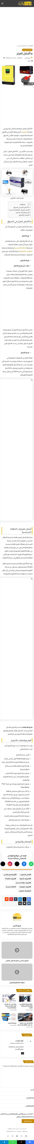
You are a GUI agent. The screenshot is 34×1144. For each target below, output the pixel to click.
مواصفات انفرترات (24, 891)
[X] (17, 864)
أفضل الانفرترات (25, 874)
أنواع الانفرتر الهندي (9, 874)
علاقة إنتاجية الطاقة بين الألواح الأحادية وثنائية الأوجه (25, 1005)
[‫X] (24, 899)
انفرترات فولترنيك (24, 887)
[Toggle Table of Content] (28, 204)
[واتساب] (31, 864)
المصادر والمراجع (24, 215)
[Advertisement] (17, 26)
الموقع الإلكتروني (30, 1106)
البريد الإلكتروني (30, 1098)
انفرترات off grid (10, 878)
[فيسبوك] (24, 864)
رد (22, 1053)
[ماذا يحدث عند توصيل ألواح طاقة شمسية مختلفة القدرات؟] (9, 998)
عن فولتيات (24, 1131)
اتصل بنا (19, 1131)
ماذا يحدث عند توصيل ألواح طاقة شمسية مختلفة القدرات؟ (10, 1005)
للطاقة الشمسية (20, 248)
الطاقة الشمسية (21, 45)
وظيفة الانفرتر (12, 1023)
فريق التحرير (27, 58)
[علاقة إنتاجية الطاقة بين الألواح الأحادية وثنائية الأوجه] (25, 998)
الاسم (32, 1090)
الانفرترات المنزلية (25, 878)
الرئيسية (29, 45)
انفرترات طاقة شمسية (23, 883)
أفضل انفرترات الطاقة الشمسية (19, 210)
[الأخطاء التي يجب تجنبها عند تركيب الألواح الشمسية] (25, 1017)
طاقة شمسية (10, 887)
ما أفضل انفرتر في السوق (21, 207)
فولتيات (9, 1128)
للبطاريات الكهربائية (25, 251)
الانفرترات (24, 132)
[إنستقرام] (10, 864)
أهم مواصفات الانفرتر (22, 212)
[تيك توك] (2, 864)
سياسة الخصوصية (11, 1131)
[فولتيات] (25, 3)
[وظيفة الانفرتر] (9, 1017)
